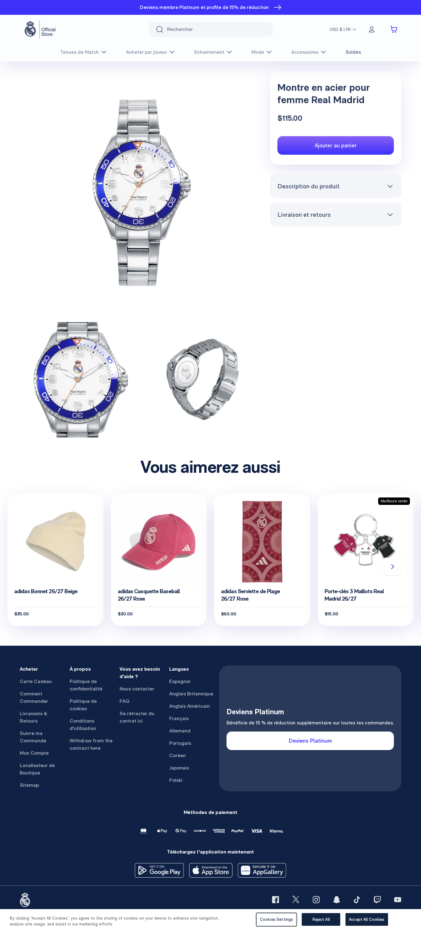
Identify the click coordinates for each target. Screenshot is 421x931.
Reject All (321, 919)
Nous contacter (137, 689)
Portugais (180, 743)
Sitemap (29, 785)
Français (179, 718)
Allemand (179, 731)
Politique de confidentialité (86, 685)
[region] (210, 920)
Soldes (353, 52)
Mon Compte (34, 753)
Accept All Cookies (366, 919)
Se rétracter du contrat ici (137, 717)
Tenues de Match (79, 52)
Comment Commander (34, 697)
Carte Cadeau (36, 681)
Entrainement (209, 52)
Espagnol (179, 681)
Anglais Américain (189, 706)
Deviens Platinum (310, 740)
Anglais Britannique (191, 694)
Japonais (179, 768)
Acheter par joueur (146, 52)
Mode (257, 52)
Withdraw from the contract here (91, 744)
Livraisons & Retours (33, 717)
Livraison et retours (304, 214)
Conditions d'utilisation (83, 724)
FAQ (124, 701)
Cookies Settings (276, 919)
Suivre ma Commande (33, 737)
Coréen (177, 755)
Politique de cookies (83, 704)
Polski (175, 780)
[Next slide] (392, 566)
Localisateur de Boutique (37, 769)
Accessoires (304, 52)
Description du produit (308, 186)
